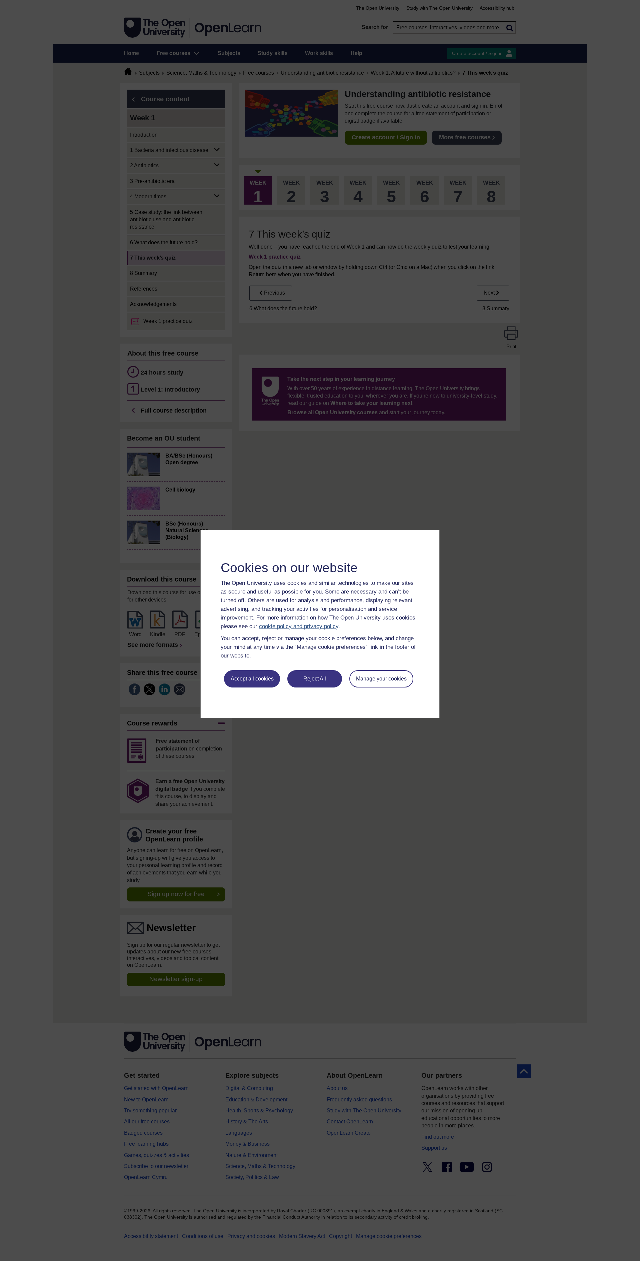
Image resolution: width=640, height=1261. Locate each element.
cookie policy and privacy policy (298, 626)
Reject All (314, 678)
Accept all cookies (252, 678)
